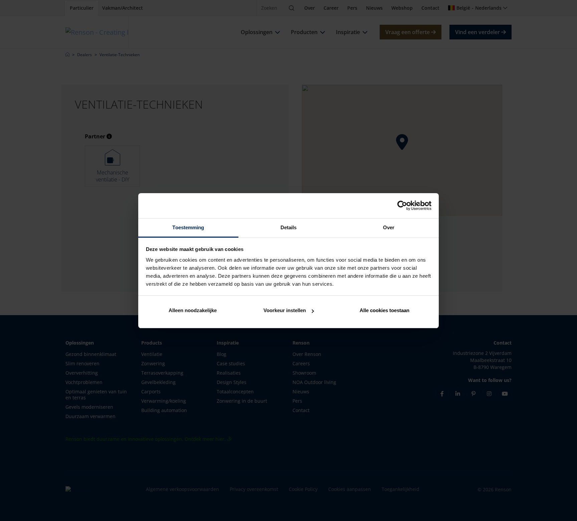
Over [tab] (388, 227)
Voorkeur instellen (284, 310)
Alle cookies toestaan (384, 310)
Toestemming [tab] (188, 227)
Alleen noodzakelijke (193, 310)
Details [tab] (288, 227)
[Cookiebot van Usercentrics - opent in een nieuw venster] (402, 206)
